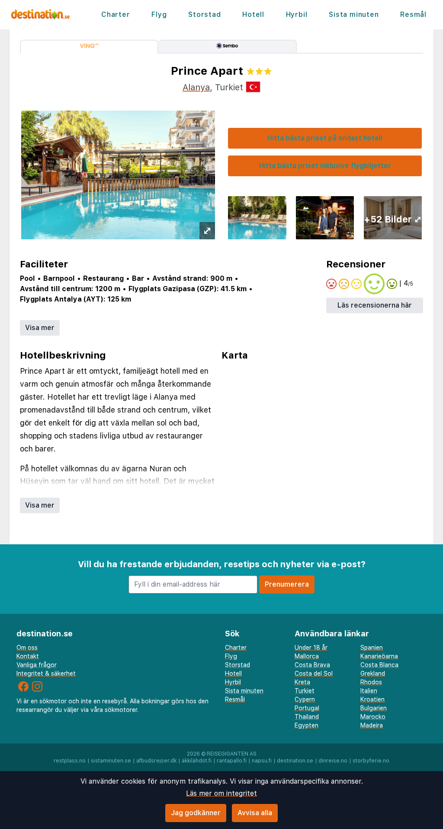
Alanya (196, 87)
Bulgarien (373, 708)
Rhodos (371, 682)
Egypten (306, 725)
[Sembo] (227, 47)
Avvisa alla (255, 813)
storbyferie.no (371, 761)
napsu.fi (262, 761)
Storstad (204, 14)
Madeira (371, 725)
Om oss (27, 647)
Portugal (307, 708)
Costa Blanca (379, 664)
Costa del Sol (314, 673)
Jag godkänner (196, 813)
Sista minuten (354, 14)
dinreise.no (332, 761)
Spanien (371, 647)
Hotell (253, 14)
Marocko (372, 716)
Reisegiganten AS (232, 754)
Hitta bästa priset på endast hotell (324, 138)
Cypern (305, 699)
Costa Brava (312, 664)
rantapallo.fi (232, 761)
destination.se (295, 761)
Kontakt (27, 656)
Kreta (302, 682)
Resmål (413, 14)
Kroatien (372, 699)
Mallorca (307, 656)
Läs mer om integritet (221, 793)
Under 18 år (311, 647)
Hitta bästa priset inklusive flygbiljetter (325, 166)
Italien (368, 690)
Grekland (372, 673)
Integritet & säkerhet (46, 673)
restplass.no (70, 761)
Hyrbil (297, 14)
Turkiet (305, 690)
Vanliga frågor (36, 664)
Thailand (307, 716)
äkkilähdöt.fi (197, 761)
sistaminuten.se (111, 761)
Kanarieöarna (379, 656)
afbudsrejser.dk (156, 761)
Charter (115, 14)
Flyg (159, 14)
